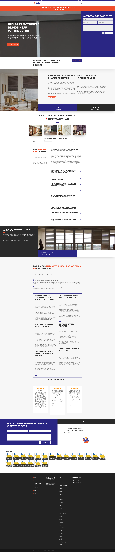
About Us (6, 243)
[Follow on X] (86, 421)
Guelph (60, 500)
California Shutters (38, 481)
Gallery (62, 3)
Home (47, 3)
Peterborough (61, 524)
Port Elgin (60, 530)
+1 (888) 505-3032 (37, 0)
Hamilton (60, 503)
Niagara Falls (61, 511)
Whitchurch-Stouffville (62, 542)
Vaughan (60, 536)
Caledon (60, 491)
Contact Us (78, 3)
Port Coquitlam (61, 527)
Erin (60, 497)
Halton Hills (61, 502)
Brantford (60, 488)
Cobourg (60, 493)
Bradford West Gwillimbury (63, 485)
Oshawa (60, 519)
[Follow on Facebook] (83, 421)
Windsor (60, 544)
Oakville (60, 516)
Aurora (60, 480)
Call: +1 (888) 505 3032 (76, 60)
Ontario (60, 517)
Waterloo (60, 539)
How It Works (52, 3)
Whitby (60, 541)
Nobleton (60, 514)
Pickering (60, 525)
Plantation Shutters (38, 488)
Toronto (60, 533)
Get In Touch (38, 169)
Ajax (60, 479)
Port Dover (61, 528)
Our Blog (72, 3)
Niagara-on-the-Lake (62, 513)
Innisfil (60, 505)
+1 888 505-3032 (69, 432)
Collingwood (61, 494)
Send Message (46, 442)
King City (60, 508)
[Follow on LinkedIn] (89, 421)
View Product (34, 141)
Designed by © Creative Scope (38, 550)
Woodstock (61, 545)
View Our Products (13, 44)
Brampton (61, 486)
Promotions (67, 3)
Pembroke (61, 522)
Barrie (60, 482)
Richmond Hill (61, 531)
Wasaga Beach (61, 538)
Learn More (52, 97)
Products (57, 3)
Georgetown (61, 499)
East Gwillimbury (62, 496)
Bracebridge (61, 483)
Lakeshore (61, 510)
